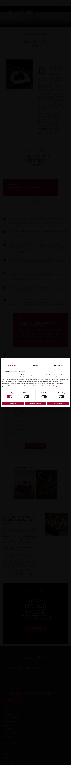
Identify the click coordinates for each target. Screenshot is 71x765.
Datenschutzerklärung (49, 386)
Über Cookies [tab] (58, 365)
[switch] (26, 396)
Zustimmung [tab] (12, 365)
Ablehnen (13, 403)
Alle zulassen (58, 403)
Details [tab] (35, 365)
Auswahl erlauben (35, 403)
